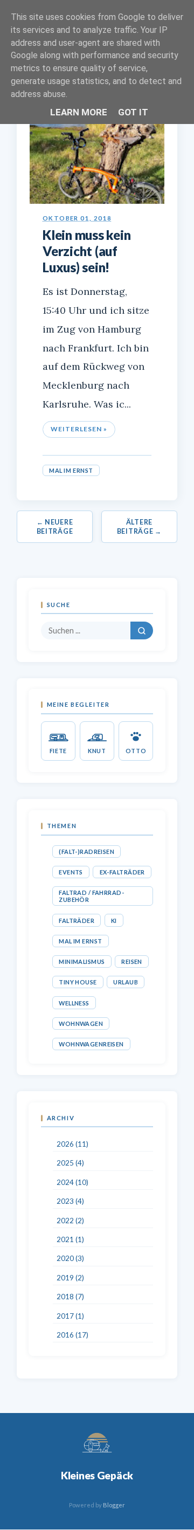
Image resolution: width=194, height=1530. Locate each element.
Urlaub (125, 981)
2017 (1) (70, 1316)
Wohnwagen (81, 1023)
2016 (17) (72, 1335)
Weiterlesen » (79, 429)
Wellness (74, 1003)
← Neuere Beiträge (55, 526)
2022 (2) (70, 1220)
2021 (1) (70, 1239)
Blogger (114, 1504)
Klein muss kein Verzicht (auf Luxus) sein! (86, 251)
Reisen (131, 961)
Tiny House (77, 981)
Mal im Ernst (71, 470)
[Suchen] (141, 630)
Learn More (78, 112)
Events (71, 872)
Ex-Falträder (122, 872)
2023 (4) (70, 1201)
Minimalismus (82, 961)
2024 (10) (72, 1182)
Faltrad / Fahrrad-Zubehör (91, 896)
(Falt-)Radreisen (86, 851)
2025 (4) (70, 1163)
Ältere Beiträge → (139, 526)
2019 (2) (70, 1277)
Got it (133, 112)
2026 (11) (72, 1144)
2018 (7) (70, 1296)
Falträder (76, 920)
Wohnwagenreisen (91, 1043)
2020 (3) (70, 1258)
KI (114, 920)
